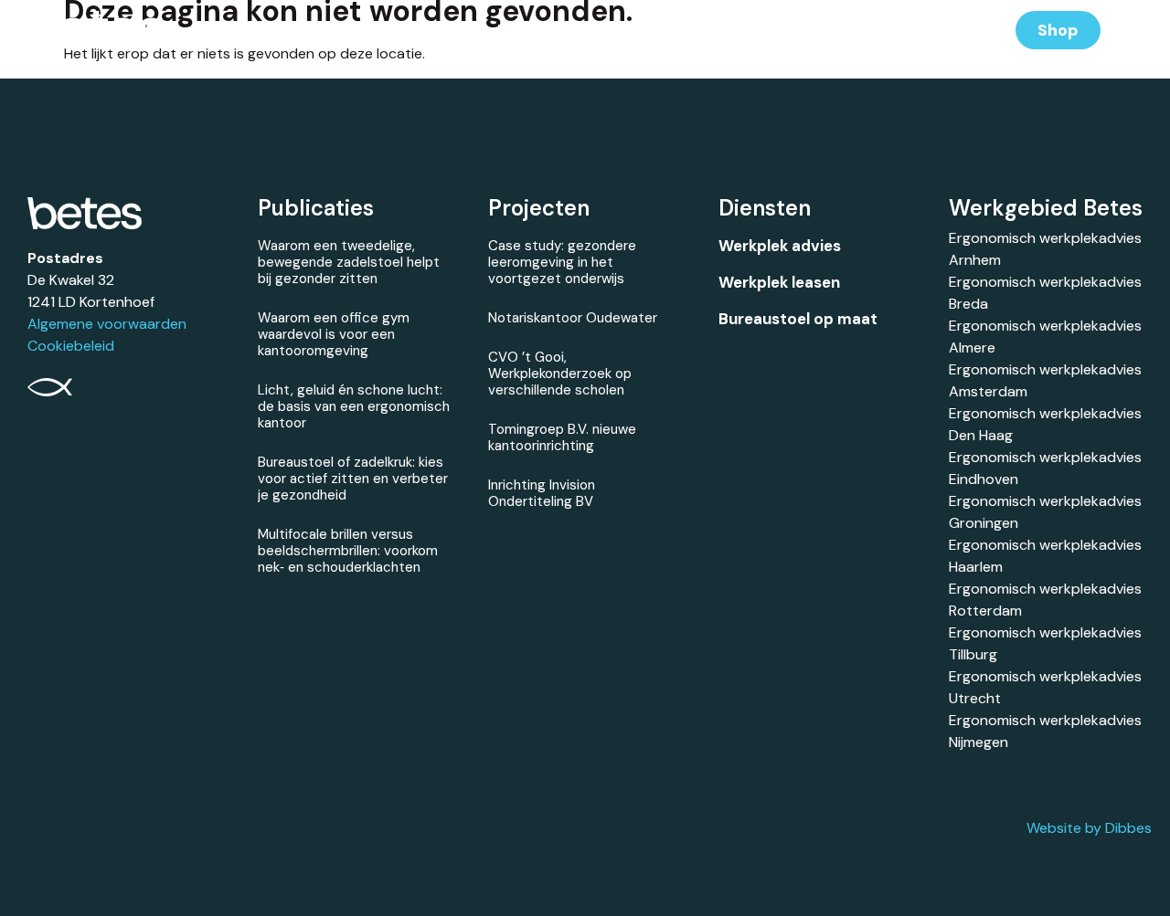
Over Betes (824, 29)
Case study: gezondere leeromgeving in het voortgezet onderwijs (562, 262)
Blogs (727, 29)
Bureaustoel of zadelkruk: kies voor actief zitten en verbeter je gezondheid (353, 478)
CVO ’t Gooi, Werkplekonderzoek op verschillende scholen (560, 373)
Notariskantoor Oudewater (572, 318)
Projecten (635, 29)
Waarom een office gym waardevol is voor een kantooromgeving (334, 334)
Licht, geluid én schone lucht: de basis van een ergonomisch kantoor (354, 406)
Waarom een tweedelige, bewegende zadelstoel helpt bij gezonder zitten (349, 262)
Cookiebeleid (70, 345)
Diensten (530, 29)
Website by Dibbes (1089, 827)
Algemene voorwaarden (106, 323)
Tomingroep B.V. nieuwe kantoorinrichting (562, 437)
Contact (931, 29)
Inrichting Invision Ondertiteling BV (541, 493)
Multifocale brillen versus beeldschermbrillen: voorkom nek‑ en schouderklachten (348, 550)
